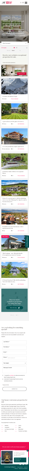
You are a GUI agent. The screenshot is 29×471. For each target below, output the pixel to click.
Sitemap (16, 468)
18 (16, 315)
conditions (12, 375)
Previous (2, 111)
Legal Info (25, 467)
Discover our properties (18, 460)
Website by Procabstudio (23, 468)
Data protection (20, 467)
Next (27, 111)
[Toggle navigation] (26, 3)
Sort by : (9, 50)
